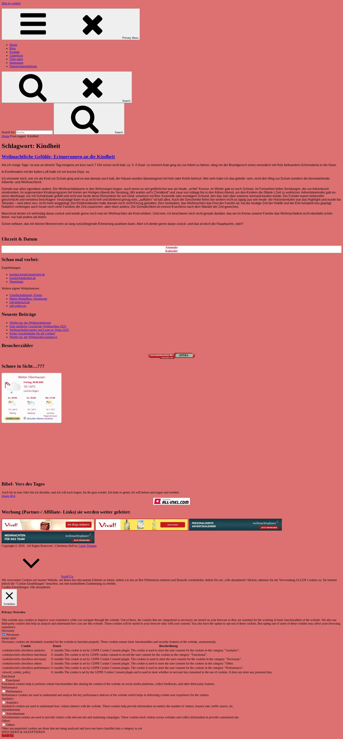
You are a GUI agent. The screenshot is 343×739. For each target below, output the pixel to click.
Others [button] (6, 721)
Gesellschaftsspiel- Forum (26, 295)
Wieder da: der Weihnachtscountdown (33, 337)
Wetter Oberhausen (31, 377)
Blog (13, 48)
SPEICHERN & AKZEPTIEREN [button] (23, 732)
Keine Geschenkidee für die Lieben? (32, 333)
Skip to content (11, 3)
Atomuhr (171, 247)
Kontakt (15, 52)
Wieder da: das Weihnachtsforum (30, 322)
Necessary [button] (8, 630)
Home (13, 44)
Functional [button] (8, 676)
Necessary (12, 634)
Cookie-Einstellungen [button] (15, 587)
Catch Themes (87, 545)
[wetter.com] (13, 419)
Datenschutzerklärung (23, 66)
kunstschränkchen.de (23, 278)
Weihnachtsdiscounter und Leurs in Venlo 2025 (39, 330)
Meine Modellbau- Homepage (28, 298)
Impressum (16, 62)
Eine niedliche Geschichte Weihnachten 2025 (38, 326)
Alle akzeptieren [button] (40, 587)
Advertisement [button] (11, 709)
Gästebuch (16, 55)
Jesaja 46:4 (8, 496)
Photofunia (16, 281)
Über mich (16, 59)
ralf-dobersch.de (20, 302)
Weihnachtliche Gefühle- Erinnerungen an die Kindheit (58, 156)
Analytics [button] (7, 698)
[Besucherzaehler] (171, 357)
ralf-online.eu (18, 306)
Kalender (171, 251)
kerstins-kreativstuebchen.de (27, 274)
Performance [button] (9, 687)
